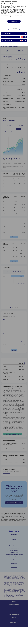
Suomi (11, 3)
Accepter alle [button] (14, 21)
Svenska (8, 3)
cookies (19, 17)
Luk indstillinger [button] (14, 28)
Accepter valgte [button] (14, 24)
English (2, 3)
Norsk (5, 3)
